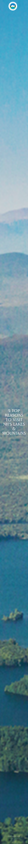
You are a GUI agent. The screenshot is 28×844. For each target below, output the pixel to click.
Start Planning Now (14, 836)
